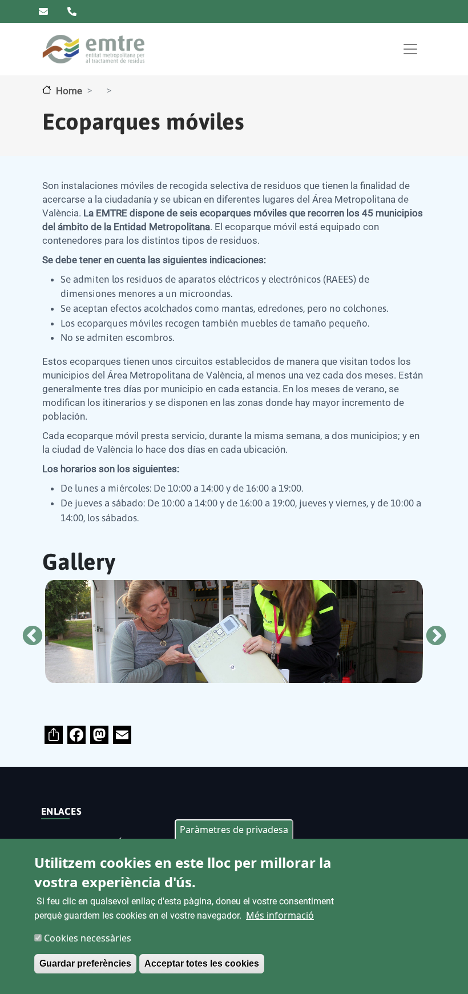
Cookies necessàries (87, 938)
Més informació (280, 915)
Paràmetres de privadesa (234, 829)
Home (69, 90)
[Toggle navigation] (410, 49)
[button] (270, 631)
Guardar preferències (85, 963)
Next (430, 631)
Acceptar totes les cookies (201, 963)
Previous (27, 631)
